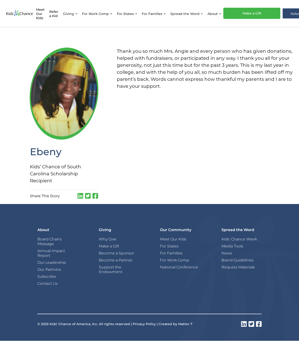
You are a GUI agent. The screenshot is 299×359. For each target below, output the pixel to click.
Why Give (107, 239)
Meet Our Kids (40, 13)
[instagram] (80, 196)
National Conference (179, 267)
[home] (20, 13)
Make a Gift (251, 13)
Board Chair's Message (49, 241)
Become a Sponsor (116, 253)
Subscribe (46, 276)
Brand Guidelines (237, 260)
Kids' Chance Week (239, 239)
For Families (171, 253)
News (226, 253)
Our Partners (49, 269)
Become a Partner (115, 260)
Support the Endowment (110, 269)
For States (169, 246)
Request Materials (238, 267)
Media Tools (232, 246)
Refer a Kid (53, 13)
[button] (70, 13)
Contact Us (47, 283)
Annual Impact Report (51, 253)
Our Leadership (51, 262)
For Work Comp (174, 260)
